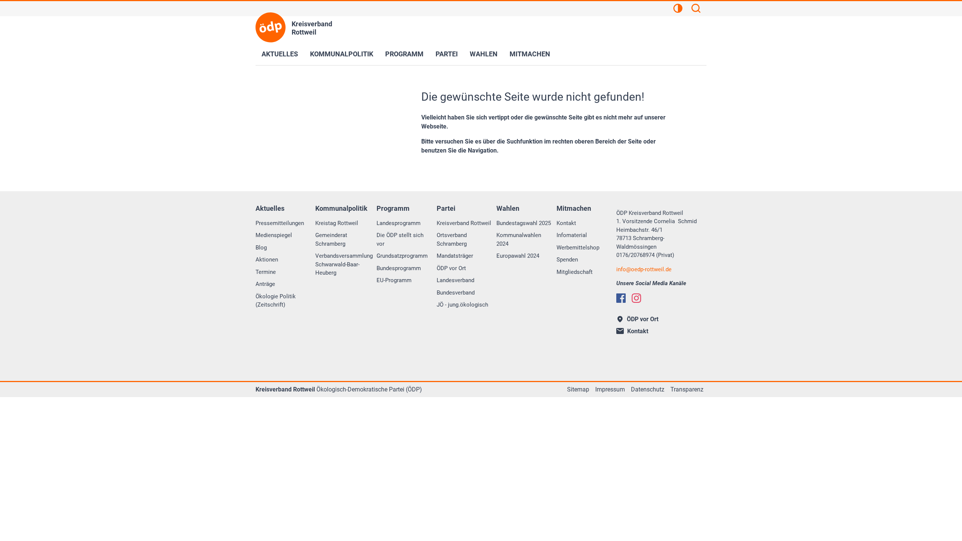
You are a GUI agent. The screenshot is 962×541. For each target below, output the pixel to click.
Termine (266, 272)
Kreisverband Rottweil (464, 223)
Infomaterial (572, 235)
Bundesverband (456, 292)
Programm (404, 54)
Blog (261, 247)
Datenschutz (647, 389)
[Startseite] (271, 27)
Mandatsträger (455, 255)
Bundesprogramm (399, 268)
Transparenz (686, 389)
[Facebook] (621, 298)
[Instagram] (636, 298)
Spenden (567, 259)
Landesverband (455, 280)
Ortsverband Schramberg (452, 239)
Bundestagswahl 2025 (523, 223)
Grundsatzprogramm (402, 255)
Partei (447, 54)
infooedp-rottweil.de (644, 269)
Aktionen (267, 259)
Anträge (265, 284)
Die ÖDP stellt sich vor (400, 239)
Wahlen (484, 54)
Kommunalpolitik (341, 54)
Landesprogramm (398, 223)
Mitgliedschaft (575, 272)
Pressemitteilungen (280, 223)
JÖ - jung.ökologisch (462, 304)
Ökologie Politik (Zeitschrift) (276, 300)
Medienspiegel (274, 235)
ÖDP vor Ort (451, 268)
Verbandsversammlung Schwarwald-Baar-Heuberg (344, 264)
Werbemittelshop (578, 247)
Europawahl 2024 (517, 255)
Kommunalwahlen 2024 (518, 239)
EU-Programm (394, 280)
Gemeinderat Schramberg (331, 239)
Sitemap (578, 389)
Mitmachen (530, 54)
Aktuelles (280, 54)
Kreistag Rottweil (336, 223)
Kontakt (566, 223)
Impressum (610, 389)
